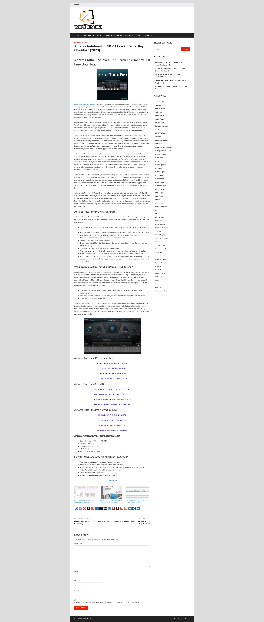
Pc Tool (157, 210)
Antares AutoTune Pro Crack (84, 104)
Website (77, 590)
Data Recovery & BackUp (164, 147)
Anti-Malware (160, 108)
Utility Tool (159, 270)
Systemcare (159, 252)
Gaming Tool (159, 182)
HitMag (187, 619)
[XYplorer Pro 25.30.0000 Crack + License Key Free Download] (86, 492)
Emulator (158, 168)
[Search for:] (172, 49)
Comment (78, 544)
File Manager (159, 172)
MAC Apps (129, 35)
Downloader (159, 158)
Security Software (161, 238)
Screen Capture (160, 235)
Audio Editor (159, 115)
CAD (157, 129)
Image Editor (159, 189)
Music (157, 200)
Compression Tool (161, 140)
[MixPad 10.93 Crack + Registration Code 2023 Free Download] (112, 492)
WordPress (178, 619)
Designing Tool (160, 154)
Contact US (148, 35)
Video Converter (161, 273)
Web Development (162, 284)
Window (158, 287)
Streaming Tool (160, 249)
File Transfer (159, 179)
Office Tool (159, 203)
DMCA (138, 35)
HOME (78, 35)
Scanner (158, 231)
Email (77, 580)
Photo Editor (159, 217)
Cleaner (158, 136)
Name (77, 571)
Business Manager (161, 126)
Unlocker (158, 266)
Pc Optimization (161, 207)
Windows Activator (114, 35)
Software (85, 42)
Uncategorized (160, 259)
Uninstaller (159, 263)
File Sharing (159, 175)
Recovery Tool (160, 224)
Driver (157, 161)
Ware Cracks (90, 619)
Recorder (158, 221)
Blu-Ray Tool (159, 122)
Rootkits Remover (161, 228)
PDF (156, 214)
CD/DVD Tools (160, 133)
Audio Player (159, 119)
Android (158, 105)
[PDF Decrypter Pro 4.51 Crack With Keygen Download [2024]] (137, 492)
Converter (159, 143)
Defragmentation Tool (163, 151)
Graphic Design (160, 186)
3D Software (159, 101)
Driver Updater (160, 165)
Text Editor (159, 256)
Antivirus (158, 112)
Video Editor (159, 277)
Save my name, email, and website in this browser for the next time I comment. (107, 602)
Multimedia (77, 42)
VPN (157, 280)
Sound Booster (160, 245)
